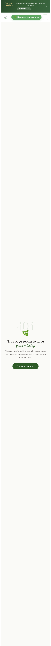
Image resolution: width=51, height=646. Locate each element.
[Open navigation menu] (45, 17)
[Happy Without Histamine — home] (6, 17)
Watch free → (24, 9)
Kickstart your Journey (26, 17)
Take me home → (25, 366)
